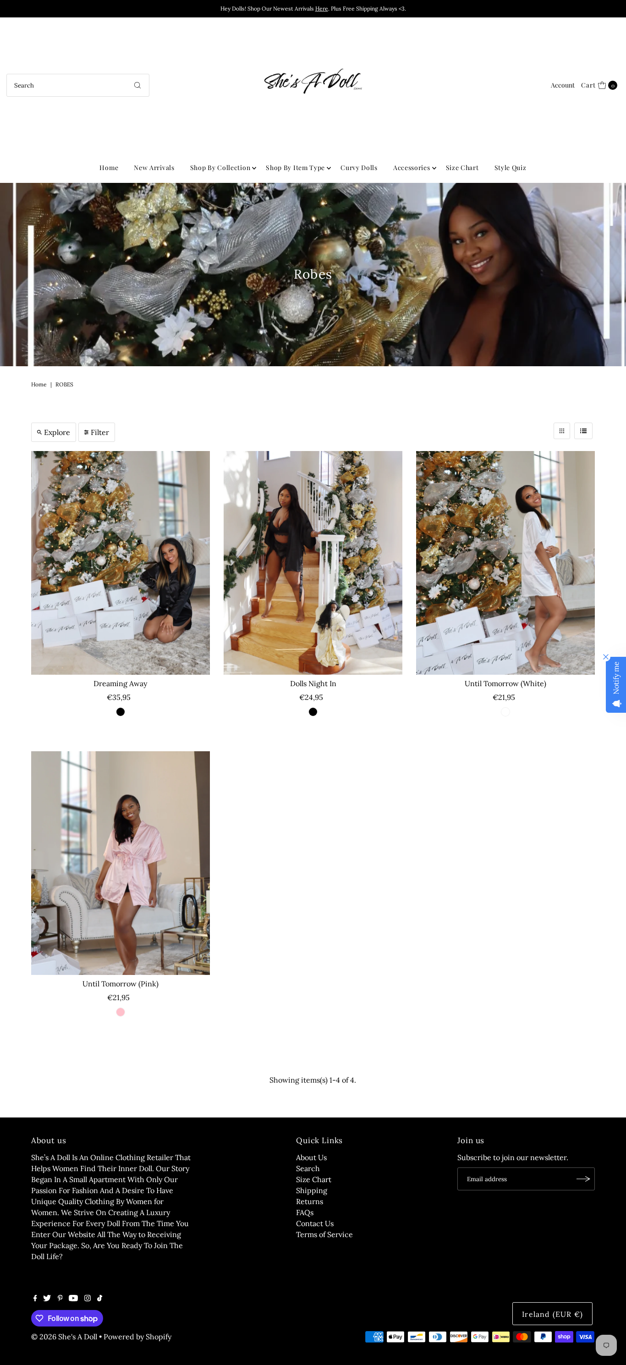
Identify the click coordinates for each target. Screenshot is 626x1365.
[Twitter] (47, 1298)
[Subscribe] (583, 1178)
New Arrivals (154, 167)
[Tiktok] (99, 1298)
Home (108, 167)
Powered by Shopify (137, 1336)
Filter (100, 432)
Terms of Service (324, 1234)
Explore (57, 432)
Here (321, 8)
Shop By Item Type (295, 167)
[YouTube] (73, 1298)
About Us (311, 1157)
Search (308, 1168)
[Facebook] (35, 1298)
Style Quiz (510, 167)
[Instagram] (87, 1298)
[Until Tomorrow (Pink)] (120, 863)
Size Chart (462, 167)
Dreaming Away (120, 683)
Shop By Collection (220, 167)
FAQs (304, 1212)
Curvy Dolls (359, 167)
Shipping (311, 1190)
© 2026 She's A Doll (64, 1336)
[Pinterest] (60, 1298)
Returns (309, 1201)
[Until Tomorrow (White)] (505, 563)
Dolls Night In (313, 683)
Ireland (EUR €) (552, 1314)
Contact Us (315, 1223)
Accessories (411, 167)
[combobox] (77, 85)
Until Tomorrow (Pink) (120, 983)
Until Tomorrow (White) (505, 683)
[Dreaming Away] (120, 563)
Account (563, 85)
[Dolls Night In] (313, 563)
